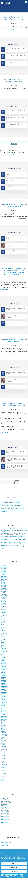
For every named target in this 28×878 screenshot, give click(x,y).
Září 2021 (3, 654)
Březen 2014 (3, 774)
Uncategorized (4, 807)
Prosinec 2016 (4, 734)
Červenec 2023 (4, 621)
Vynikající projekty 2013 (5, 816)
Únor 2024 (3, 610)
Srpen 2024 (3, 601)
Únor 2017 (3, 731)
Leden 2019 (3, 699)
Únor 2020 (3, 683)
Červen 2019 (3, 693)
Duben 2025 (3, 589)
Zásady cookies (2, 874)
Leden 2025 (3, 594)
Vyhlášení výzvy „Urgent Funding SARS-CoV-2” (18, 543)
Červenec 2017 (4, 723)
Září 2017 (3, 722)
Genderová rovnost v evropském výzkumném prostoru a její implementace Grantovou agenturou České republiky (14, 271)
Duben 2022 (3, 644)
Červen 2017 (3, 725)
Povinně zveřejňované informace (22, 875)
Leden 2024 (3, 612)
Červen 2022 (3, 641)
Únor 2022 (3, 647)
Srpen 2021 (3, 656)
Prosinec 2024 (4, 595)
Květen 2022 (3, 642)
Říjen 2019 (3, 689)
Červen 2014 (3, 770)
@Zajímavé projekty (5, 798)
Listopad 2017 (4, 719)
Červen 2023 (3, 622)
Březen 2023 (3, 627)
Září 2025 (3, 582)
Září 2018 (3, 705)
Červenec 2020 (4, 675)
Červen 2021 (3, 659)
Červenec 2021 (4, 657)
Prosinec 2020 (4, 668)
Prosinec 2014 (4, 764)
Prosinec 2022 (4, 631)
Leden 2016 (3, 746)
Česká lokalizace (4, 845)
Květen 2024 (3, 606)
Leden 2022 (3, 648)
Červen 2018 (3, 710)
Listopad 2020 (4, 669)
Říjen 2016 (3, 737)
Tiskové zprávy (4, 805)
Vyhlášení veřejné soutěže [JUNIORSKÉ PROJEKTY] (14, 143)
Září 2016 (3, 738)
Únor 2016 (3, 744)
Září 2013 (3, 779)
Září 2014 (3, 768)
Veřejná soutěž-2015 (5, 810)
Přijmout (14, 863)
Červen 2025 (3, 586)
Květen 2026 (3, 570)
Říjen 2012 (3, 781)
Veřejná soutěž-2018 (5, 813)
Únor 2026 (3, 574)
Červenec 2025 (4, 585)
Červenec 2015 (4, 755)
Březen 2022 (3, 645)
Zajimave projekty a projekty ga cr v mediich (9, 823)
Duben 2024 (3, 607)
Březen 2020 (3, 681)
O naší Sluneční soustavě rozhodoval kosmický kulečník (12, 501)
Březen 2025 (3, 591)
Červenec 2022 (4, 639)
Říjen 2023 (3, 616)
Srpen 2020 (3, 674)
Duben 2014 (3, 773)
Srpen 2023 (3, 619)
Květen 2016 (3, 741)
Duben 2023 (3, 625)
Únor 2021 (3, 665)
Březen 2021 (3, 663)
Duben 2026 (3, 571)
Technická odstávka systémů (7, 504)
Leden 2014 (3, 778)
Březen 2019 (3, 696)
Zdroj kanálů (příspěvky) (6, 842)
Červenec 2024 (4, 603)
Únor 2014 (3, 776)
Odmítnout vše (14, 867)
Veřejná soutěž (4, 808)
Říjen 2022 (3, 634)
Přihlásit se (3, 841)
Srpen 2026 (3, 565)
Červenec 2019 (4, 692)
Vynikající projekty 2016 (5, 820)
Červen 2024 (3, 604)
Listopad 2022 (4, 633)
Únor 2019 (3, 698)
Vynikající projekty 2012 (5, 814)
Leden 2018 (3, 716)
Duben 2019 (3, 695)
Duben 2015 (3, 758)
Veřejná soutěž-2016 (5, 811)
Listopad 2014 (4, 765)
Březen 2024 (3, 609)
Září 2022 (3, 636)
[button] (26, 851)
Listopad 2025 (4, 579)
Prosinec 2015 (4, 747)
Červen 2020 (3, 677)
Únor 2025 (3, 592)
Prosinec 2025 (4, 577)
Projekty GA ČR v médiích (6, 802)
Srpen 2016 (3, 740)
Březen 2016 (3, 743)
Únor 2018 (3, 714)
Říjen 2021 (3, 653)
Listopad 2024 (4, 597)
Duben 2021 (3, 662)
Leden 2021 (3, 666)
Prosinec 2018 (4, 701)
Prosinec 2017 (4, 717)
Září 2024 (3, 600)
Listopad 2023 (4, 615)
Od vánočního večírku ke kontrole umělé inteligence (11, 502)
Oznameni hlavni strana (5, 801)
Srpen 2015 (3, 753)
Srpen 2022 (3, 638)
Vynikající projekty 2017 (5, 822)
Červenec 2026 (4, 567)
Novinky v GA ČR (4, 799)
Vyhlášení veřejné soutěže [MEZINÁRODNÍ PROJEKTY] (14, 18)
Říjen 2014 (3, 767)
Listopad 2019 (4, 687)
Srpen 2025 (3, 583)
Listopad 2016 (4, 735)
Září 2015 (3, 752)
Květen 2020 (3, 678)
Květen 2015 (3, 756)
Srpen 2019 (3, 690)
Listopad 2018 (4, 702)
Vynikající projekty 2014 (5, 817)
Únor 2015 (3, 761)
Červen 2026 (3, 568)
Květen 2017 (3, 726)
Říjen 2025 (3, 580)
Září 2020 (3, 672)
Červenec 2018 (4, 708)
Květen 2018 (3, 711)
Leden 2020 (3, 684)
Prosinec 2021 (4, 650)
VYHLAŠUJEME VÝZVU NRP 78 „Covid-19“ (15, 534)
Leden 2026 (3, 576)
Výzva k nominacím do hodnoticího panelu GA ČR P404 (14, 205)
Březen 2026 (3, 573)
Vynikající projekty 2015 (5, 819)
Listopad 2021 (4, 651)
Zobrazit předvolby (14, 871)
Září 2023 (3, 618)
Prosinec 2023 (4, 613)
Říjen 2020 (3, 671)
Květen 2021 (3, 660)
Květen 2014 (3, 771)
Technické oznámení (5, 804)
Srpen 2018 (3, 707)
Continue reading (10, 29)
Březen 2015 (3, 759)
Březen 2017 (3, 729)
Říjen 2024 (3, 598)
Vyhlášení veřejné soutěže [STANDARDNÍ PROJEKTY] (14, 80)
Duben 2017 (3, 728)
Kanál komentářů (4, 844)
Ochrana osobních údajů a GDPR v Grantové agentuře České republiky (11, 875)
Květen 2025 (3, 588)
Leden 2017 (3, 732)
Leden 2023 (3, 630)
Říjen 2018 (3, 704)
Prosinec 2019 (4, 686)
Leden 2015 (3, 762)
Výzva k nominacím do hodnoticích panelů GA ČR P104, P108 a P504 (14, 404)
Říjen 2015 (3, 750)
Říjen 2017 (3, 720)
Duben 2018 (3, 713)
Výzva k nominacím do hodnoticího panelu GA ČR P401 (14, 340)
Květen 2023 (3, 624)
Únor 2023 (3, 628)
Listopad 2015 (4, 749)
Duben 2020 (3, 680)
